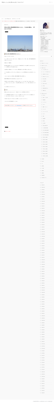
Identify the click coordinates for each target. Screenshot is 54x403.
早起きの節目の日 (45, 125)
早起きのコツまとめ (44, 65)
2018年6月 (43, 329)
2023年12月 (43, 201)
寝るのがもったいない (46, 76)
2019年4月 (43, 306)
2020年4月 (43, 278)
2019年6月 (43, 301)
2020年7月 (43, 271)
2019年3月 (43, 308)
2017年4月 (43, 362)
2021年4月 (43, 250)
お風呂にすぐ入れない (46, 74)
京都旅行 (43, 170)
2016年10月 (43, 376)
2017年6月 (43, 357)
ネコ (42, 163)
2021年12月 (43, 231)
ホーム (2, 18)
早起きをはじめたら (44, 93)
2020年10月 (43, 264)
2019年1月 (43, 313)
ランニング (44, 109)
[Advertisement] (27, 11)
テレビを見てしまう (45, 69)
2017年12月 (43, 343)
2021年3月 (43, 252)
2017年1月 (43, 369)
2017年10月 (43, 348)
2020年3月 (43, 280)
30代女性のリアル (44, 177)
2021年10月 (43, 236)
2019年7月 (43, 299)
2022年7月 (43, 215)
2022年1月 (43, 229)
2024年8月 (43, 196)
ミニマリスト (44, 102)
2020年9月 (43, 266)
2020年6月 (43, 273)
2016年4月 (43, 390)
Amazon (43, 161)
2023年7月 (43, 203)
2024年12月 (43, 194)
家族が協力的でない (45, 88)
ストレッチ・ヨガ (45, 111)
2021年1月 (43, 257)
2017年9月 (43, 350)
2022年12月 (43, 210)
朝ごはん (44, 95)
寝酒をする (44, 90)
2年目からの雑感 (45, 137)
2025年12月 (43, 187)
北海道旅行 (43, 175)
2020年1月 (43, 285)
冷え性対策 (44, 81)
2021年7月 (43, 243)
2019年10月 (43, 292)
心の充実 (44, 123)
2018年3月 (43, 336)
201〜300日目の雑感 (45, 132)
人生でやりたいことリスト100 (16, 18)
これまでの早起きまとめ (7, 18)
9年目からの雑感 (45, 153)
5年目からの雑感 (45, 144)
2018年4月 (43, 334)
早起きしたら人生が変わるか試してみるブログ (13, 2)
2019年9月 (43, 294)
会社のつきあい (45, 83)
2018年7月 (43, 327)
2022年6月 (43, 217)
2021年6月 (43, 245)
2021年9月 (43, 238)
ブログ (44, 104)
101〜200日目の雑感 (45, 130)
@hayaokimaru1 (19, 105)
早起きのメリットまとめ (45, 63)
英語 (43, 116)
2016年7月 (43, 383)
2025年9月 (43, 189)
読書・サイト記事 (45, 97)
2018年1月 (43, 341)
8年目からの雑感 (45, 151)
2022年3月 (43, 224)
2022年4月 (43, 222)
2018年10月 (43, 320)
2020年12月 (43, 259)
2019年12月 (43, 287)
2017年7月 (43, 355)
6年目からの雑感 (7, 131)
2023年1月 (43, 208)
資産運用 (44, 118)
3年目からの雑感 (45, 139)
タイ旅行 (43, 168)
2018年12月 (43, 315)
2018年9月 (43, 322)
